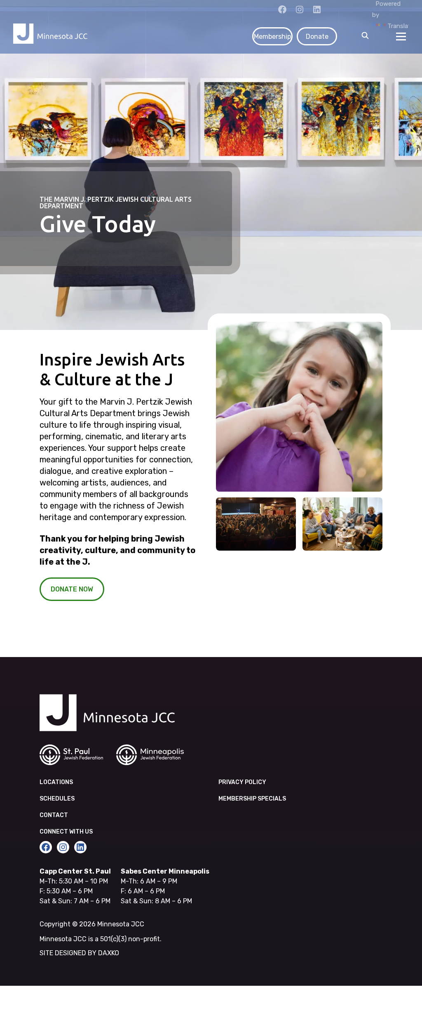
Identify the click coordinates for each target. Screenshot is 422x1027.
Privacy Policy (242, 782)
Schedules (57, 798)
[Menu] (401, 36)
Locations (56, 782)
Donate (317, 36)
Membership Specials (252, 798)
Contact (54, 815)
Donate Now (72, 589)
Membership (272, 36)
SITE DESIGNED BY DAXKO (79, 953)
